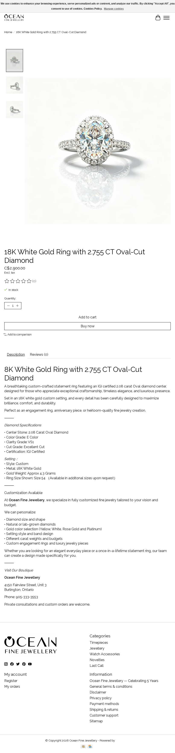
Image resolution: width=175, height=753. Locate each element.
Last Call (97, 666)
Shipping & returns (104, 710)
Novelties (97, 660)
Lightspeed (122, 740)
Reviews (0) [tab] (39, 354)
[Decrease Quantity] (8, 305)
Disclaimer (98, 692)
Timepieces (99, 643)
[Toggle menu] (166, 17)
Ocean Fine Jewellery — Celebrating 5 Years (124, 681)
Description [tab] (16, 354)
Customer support (104, 715)
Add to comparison (19, 334)
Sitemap (96, 721)
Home (8, 32)
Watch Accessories (105, 654)
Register (10, 681)
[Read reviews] (18, 281)
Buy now (88, 326)
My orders (12, 687)
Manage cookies (114, 8)
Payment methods (104, 704)
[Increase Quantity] (17, 305)
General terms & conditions (111, 687)
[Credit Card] (90, 747)
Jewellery (97, 648)
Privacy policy (101, 698)
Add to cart (87, 317)
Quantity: (10, 298)
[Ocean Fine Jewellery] (14, 17)
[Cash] (83, 747)
